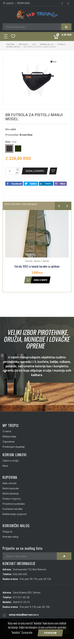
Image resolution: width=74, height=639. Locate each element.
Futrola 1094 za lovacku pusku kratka (38, 266)
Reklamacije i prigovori (15, 514)
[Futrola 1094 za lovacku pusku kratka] (38, 233)
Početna (10, 44)
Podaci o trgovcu (12, 498)
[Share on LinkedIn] (46, 183)
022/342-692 (20, 574)
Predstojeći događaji (14, 446)
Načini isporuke (11, 488)
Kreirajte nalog (23, 3)
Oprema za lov (46, 44)
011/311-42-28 (21, 597)
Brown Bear (26, 134)
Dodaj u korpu (42, 280)
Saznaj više (27, 632)
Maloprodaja (9, 436)
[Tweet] (31, 183)
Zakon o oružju (11, 460)
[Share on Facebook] (14, 183)
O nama (7, 431)
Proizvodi (23, 44)
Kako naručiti (10, 483)
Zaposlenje (9, 441)
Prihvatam (50, 633)
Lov (33, 44)
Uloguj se (10, 3)
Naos (5, 465)
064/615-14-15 (21, 602)
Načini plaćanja (11, 493)
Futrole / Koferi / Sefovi (39, 261)
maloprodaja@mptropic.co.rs (24, 614)
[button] (55, 61)
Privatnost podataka (14, 503)
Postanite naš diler (13, 509)
